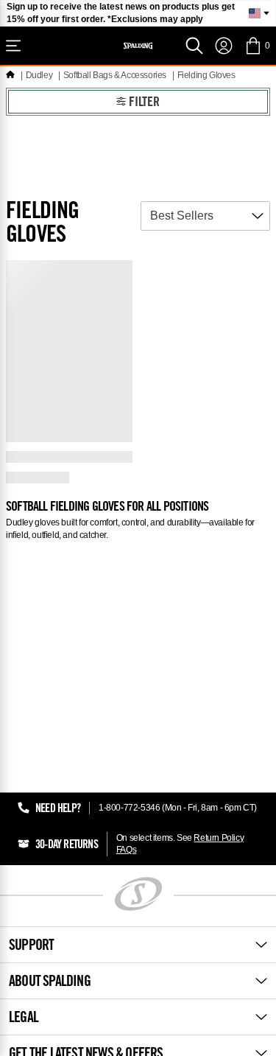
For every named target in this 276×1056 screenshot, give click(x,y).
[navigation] (224, 46)
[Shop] (13, 45)
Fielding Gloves (206, 75)
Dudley (39, 75)
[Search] (194, 46)
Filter (144, 103)
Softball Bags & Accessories (114, 75)
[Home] (10, 75)
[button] (257, 46)
